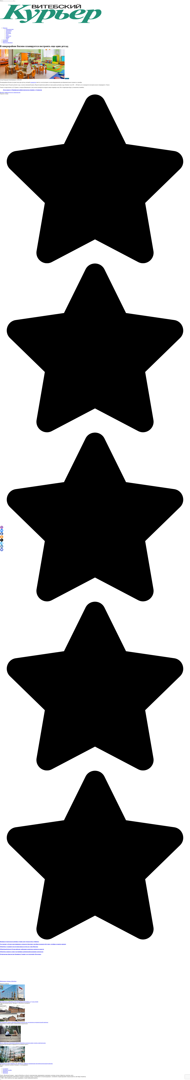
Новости (5, 28)
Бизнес (7, 37)
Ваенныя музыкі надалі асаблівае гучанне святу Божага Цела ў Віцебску (19, 941)
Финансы (8, 32)
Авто (7, 34)
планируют (33, 82)
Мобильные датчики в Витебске (8, 981)
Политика (8, 33)
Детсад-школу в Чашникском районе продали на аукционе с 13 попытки (22, 90)
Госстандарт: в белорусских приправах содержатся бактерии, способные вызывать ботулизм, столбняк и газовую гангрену (33, 944)
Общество (8, 36)
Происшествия (9, 29)
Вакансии (5, 1071)
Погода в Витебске (8, 42)
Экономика (9, 30)
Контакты (5, 41)
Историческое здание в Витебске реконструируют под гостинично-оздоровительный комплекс (24, 1022)
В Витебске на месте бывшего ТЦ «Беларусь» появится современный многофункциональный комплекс (26, 1063)
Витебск (67, 78)
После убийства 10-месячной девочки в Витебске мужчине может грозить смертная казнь (23, 1043)
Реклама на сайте (7, 1070)
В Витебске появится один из (8, 951)
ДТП (7, 38)
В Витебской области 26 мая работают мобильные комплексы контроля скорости (22, 949)
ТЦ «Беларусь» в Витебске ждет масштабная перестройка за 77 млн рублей (19, 1001)
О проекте (5, 40)
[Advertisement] (44, 969)
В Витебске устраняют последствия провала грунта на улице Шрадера (19, 946)
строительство (16, 92)
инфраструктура (9, 92)
